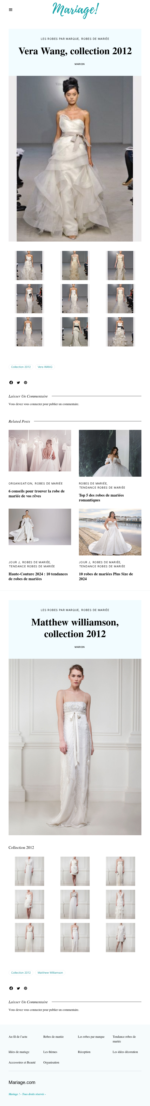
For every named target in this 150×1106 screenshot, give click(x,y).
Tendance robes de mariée (102, 487)
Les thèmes (50, 1052)
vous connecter (33, 404)
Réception (84, 1052)
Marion (80, 64)
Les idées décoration (125, 1052)
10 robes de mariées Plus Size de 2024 (106, 576)
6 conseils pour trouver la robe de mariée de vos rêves (37, 493)
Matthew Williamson (50, 972)
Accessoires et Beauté (22, 1062)
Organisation (21, 483)
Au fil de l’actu (18, 1036)
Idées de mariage (19, 1052)
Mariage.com (22, 1082)
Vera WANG (45, 366)
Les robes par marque (60, 38)
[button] (11, 9)
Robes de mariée (95, 38)
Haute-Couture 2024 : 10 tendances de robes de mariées (38, 576)
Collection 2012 (21, 366)
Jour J (14, 562)
